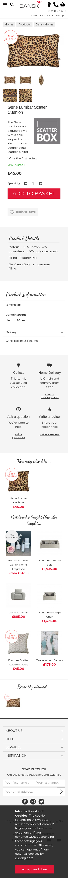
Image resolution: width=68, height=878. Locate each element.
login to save (25, 212)
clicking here (24, 858)
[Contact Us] (56, 6)
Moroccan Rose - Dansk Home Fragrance (18, 564)
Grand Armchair (18, 612)
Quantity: (14, 183)
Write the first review (22, 158)
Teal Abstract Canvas (49, 660)
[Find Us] (49, 4)
